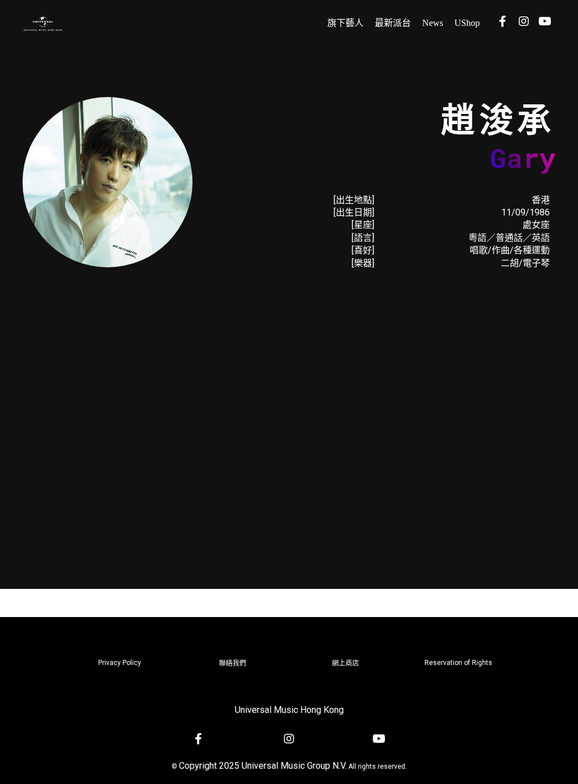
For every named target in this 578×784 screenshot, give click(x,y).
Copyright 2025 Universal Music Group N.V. (263, 765)
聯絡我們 (232, 663)
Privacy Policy (119, 663)
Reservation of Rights (458, 663)
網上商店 (345, 663)
